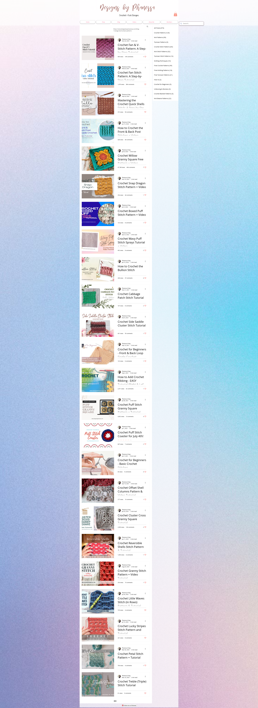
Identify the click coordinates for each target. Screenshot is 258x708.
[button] (175, 14)
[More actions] (146, 40)
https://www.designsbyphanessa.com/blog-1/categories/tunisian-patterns (126, 30)
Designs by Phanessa (127, 7)
